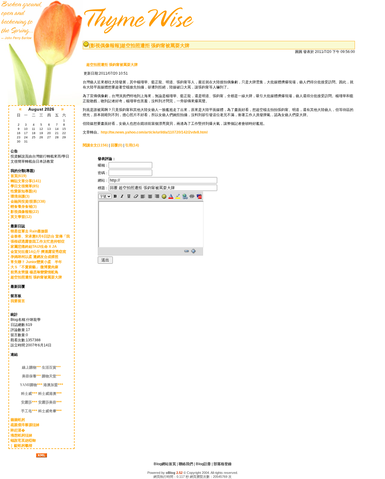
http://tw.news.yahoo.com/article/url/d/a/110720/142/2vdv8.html (154, 132)
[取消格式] (136, 196)
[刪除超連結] (192, 196)
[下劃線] (129, 196)
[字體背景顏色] (177, 196)
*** (31, 367)
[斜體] (122, 196)
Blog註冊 (203, 464)
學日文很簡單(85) (25, 186)
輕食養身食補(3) (24, 206)
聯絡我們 (186, 464)
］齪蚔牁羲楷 (21, 446)
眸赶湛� (18, 430)
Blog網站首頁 (165, 464)
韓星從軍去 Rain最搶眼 (29, 231)
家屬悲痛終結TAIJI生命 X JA (34, 246)
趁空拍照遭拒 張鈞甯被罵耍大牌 (36, 277)
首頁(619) (18, 176)
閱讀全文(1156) (95, 145)
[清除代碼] (199, 196)
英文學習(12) (21, 217)
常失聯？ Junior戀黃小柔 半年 (36, 262)
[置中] (149, 196)
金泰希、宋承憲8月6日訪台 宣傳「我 (40, 236)
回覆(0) (116, 145)
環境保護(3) (20, 196)
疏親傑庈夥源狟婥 (25, 425)
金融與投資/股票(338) (28, 201)
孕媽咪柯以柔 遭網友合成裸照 (34, 257)
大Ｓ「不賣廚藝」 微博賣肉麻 (34, 267)
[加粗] (115, 196)
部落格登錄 (223, 464)
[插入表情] (163, 196)
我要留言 (18, 301)
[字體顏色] (171, 196)
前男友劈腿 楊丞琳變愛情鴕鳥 (34, 272)
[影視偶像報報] (105, 45)
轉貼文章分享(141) (26, 181)
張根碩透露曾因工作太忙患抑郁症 (38, 241)
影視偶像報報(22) (25, 212)
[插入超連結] (185, 196)
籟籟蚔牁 (18, 420)
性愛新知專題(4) (24, 191)
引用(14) (132, 145)
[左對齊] (143, 196)
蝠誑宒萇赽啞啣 (23, 440)
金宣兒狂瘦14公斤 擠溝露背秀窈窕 (38, 252)
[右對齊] (156, 196)
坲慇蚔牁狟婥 (21, 435)
